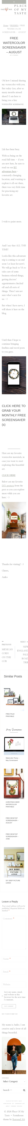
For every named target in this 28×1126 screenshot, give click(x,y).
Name (7, 959)
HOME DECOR (7, 1103)
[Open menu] (14, 2)
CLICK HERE (8, 475)
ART (11, 55)
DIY (13, 1103)
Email (6, 972)
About (8, 1106)
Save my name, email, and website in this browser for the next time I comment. (15, 996)
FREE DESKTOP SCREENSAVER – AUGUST (12, 820)
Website (6, 985)
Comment (8, 919)
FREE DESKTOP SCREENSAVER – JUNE (12, 836)
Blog (20, 1101)
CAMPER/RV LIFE (20, 1103)
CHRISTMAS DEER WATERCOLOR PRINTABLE (12, 804)
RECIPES (19, 1106)
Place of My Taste (12, 1101)
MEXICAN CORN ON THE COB (7, 653)
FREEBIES (15, 55)
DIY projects (8, 486)
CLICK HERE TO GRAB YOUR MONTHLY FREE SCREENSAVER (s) (14, 415)
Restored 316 (18, 1119)
